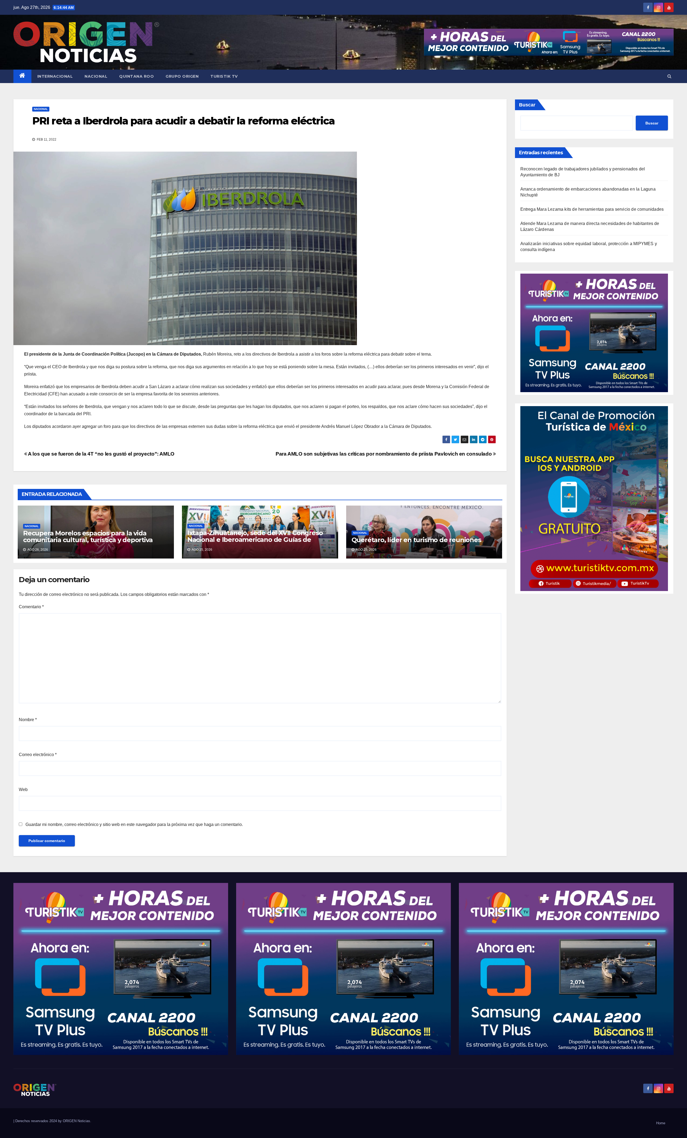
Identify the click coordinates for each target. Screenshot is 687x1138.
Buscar (527, 105)
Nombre (28, 719)
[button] (669, 76)
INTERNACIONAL (55, 76)
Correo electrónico (38, 754)
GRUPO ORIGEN (182, 76)
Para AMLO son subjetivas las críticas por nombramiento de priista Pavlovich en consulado (384, 454)
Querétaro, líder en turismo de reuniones (416, 540)
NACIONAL (96, 76)
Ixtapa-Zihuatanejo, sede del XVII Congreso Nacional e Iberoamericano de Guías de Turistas (255, 539)
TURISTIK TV (224, 76)
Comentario (31, 606)
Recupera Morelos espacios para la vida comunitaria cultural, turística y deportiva (87, 536)
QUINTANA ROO (136, 76)
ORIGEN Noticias (76, 1121)
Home (660, 1123)
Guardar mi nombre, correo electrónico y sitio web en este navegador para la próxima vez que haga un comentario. (134, 824)
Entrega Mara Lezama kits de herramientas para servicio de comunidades (592, 209)
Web (23, 789)
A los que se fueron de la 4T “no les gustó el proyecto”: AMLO (100, 454)
